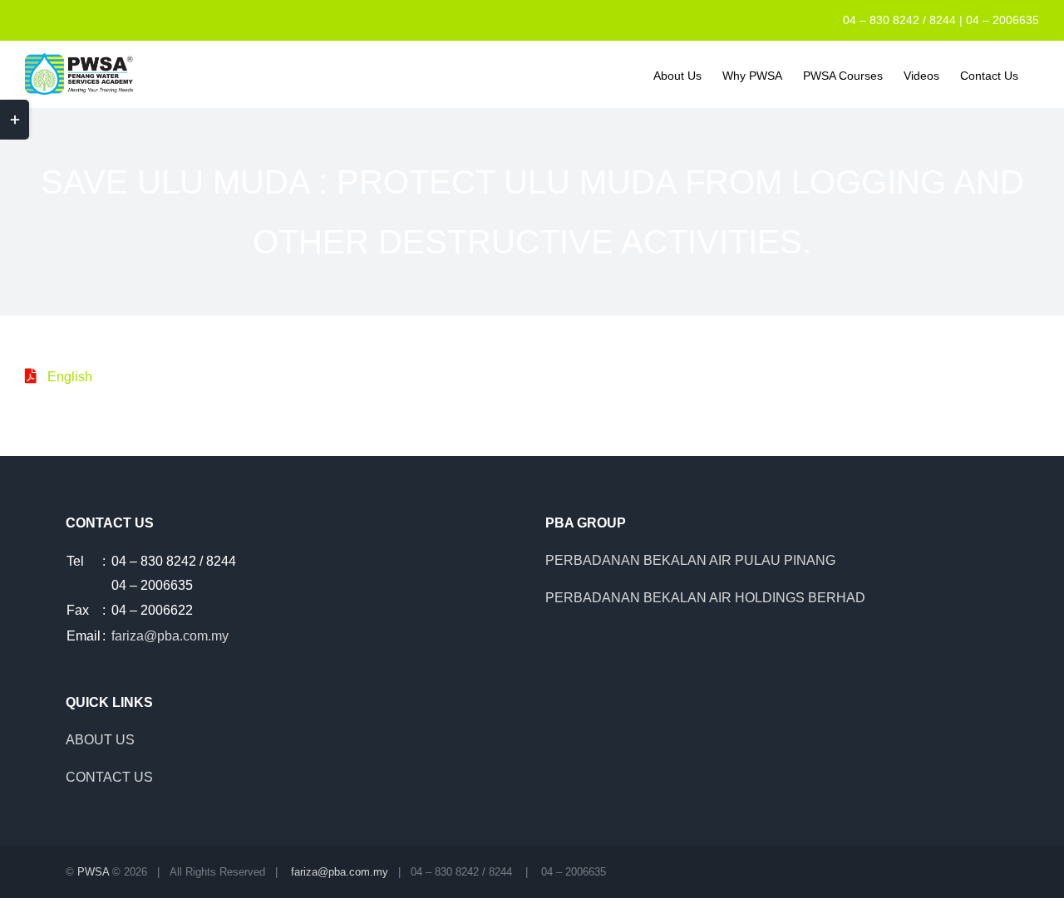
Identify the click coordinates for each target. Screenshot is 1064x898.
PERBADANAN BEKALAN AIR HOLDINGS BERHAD (705, 598)
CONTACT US (109, 777)
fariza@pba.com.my (170, 636)
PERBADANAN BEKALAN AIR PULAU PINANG (690, 560)
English (69, 377)
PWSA (93, 872)
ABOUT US (100, 740)
